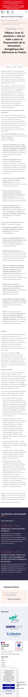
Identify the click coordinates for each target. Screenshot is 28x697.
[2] (1, 502)
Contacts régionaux (14, 599)
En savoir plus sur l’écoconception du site (10, 654)
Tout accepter (9, 685)
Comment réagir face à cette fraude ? (15, 8)
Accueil (2, 20)
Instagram (3, 662)
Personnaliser (8, 690)
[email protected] (11, 595)
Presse (6, 20)
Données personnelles (20, 682)
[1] (9, 229)
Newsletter (3, 666)
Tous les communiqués (6, 520)
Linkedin (3, 660)
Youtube (3, 664)
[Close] (26, 5)
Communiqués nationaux (13, 20)
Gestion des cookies (19, 688)
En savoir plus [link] (8, 693)
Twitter (2, 658)
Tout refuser (8, 687)
